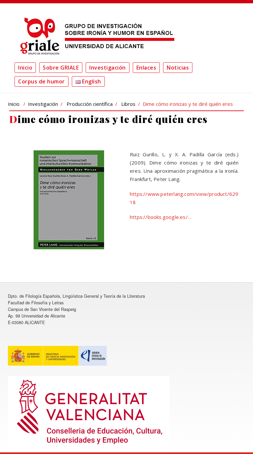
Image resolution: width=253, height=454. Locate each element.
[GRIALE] (95, 36)
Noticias (178, 67)
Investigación (107, 67)
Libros (128, 104)
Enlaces (146, 67)
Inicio (25, 67)
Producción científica (90, 104)
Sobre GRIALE (61, 67)
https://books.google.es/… (160, 217)
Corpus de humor (41, 81)
